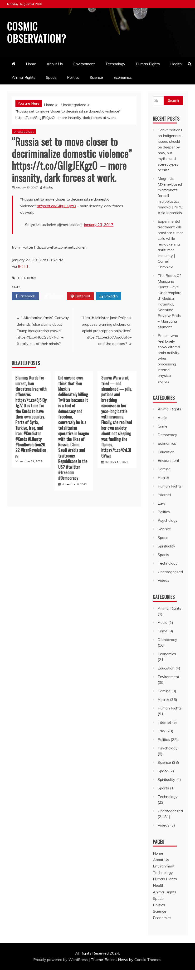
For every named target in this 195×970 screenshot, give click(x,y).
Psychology (168, 520)
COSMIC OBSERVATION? (36, 32)
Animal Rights (23, 77)
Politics (73, 77)
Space (51, 77)
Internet (164, 494)
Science (96, 77)
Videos (163, 580)
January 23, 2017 (98, 224)
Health (176, 63)
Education (166, 451)
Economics (122, 77)
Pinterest (82, 296)
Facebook (26, 296)
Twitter (31, 278)
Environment (84, 63)
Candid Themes (147, 959)
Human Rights (148, 63)
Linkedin (110, 296)
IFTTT (23, 266)
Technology (115, 63)
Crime (162, 426)
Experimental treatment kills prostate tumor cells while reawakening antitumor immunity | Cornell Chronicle (170, 244)
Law (161, 503)
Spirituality (166, 546)
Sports (163, 554)
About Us (55, 63)
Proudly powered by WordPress (61, 959)
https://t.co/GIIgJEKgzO (56, 205)
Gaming (164, 469)
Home (31, 63)
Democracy (167, 434)
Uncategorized (24, 131)
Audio (162, 417)
